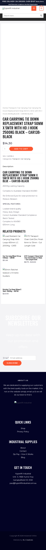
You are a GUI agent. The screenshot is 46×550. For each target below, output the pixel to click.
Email (6, 358)
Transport (12, 108)
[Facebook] (20, 408)
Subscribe (12, 363)
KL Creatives (28, 540)
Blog (23, 457)
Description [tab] (8, 166)
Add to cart (21, 149)
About (23, 448)
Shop (23, 428)
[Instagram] (25, 408)
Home (5, 108)
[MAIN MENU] (33, 8)
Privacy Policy (23, 432)
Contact (23, 451)
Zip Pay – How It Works (23, 454)
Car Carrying (22, 108)
